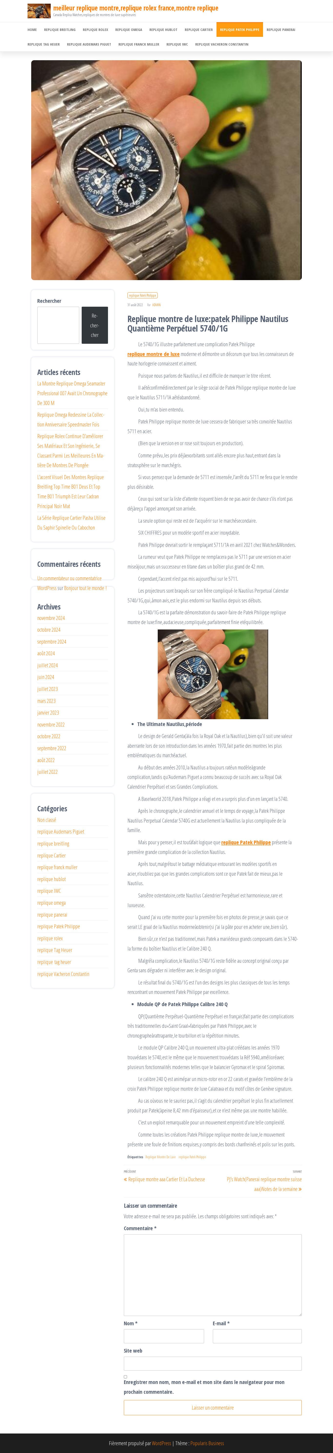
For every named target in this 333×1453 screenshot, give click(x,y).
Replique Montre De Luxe (161, 1157)
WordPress (161, 1443)
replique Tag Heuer (44, 44)
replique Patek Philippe (239, 29)
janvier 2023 (48, 712)
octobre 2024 (48, 629)
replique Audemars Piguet (89, 44)
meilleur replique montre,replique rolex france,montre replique (135, 7)
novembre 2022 (51, 724)
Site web (133, 1350)
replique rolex (95, 29)
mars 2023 (46, 700)
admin (156, 305)
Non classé (46, 819)
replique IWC (177, 44)
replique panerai (281, 29)
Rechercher (49, 300)
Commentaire (140, 1228)
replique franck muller (138, 44)
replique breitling (60, 29)
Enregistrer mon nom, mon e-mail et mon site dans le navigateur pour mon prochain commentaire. (204, 1386)
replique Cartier (199, 29)
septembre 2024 (51, 641)
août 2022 (46, 760)
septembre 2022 (51, 748)
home (32, 29)
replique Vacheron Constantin (221, 44)
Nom (130, 1323)
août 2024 (46, 653)
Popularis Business (207, 1443)
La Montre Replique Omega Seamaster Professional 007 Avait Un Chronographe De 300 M (72, 393)
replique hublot (163, 29)
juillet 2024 (47, 665)
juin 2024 (45, 676)
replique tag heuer (54, 961)
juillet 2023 (47, 688)
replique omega (128, 29)
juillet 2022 (47, 771)
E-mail (221, 1323)
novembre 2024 (51, 617)
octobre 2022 (48, 736)
